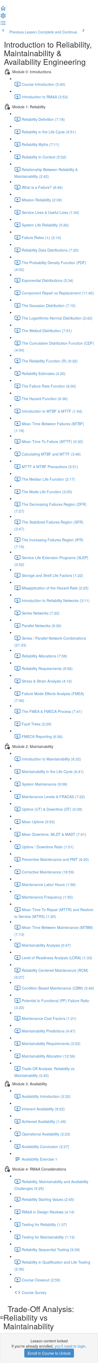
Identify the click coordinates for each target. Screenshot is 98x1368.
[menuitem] (3, 17)
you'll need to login (70, 1346)
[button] (3, 10)
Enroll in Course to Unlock (49, 1353)
